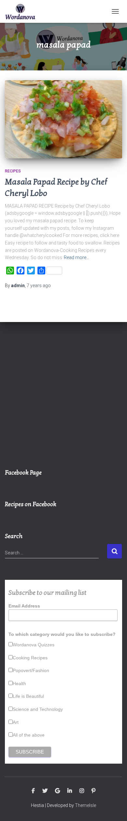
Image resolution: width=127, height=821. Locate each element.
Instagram (81, 791)
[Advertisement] (63, 398)
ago (39, 285)
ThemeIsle (85, 805)
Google (57, 791)
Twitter (45, 791)
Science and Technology (38, 709)
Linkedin (69, 791)
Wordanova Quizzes (33, 644)
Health (19, 683)
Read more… (76, 257)
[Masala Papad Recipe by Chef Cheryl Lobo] (63, 119)
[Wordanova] (23, 11)
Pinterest (93, 791)
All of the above (29, 735)
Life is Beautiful (28, 696)
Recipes (13, 171)
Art (16, 722)
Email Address (24, 605)
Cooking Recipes (30, 657)
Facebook (33, 791)
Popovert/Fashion (31, 670)
